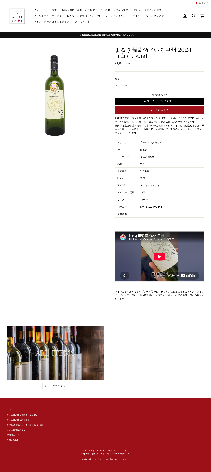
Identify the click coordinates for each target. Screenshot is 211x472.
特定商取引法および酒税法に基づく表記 (25, 425)
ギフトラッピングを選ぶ (159, 101)
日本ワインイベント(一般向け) (123, 15)
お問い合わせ (13, 440)
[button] (202, 3)
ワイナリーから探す (45, 10)
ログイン (11, 410)
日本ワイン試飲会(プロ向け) (83, 15)
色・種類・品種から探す (114, 10)
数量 (117, 79)
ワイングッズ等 (155, 15)
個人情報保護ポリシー (17, 430)
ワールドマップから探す (48, 15)
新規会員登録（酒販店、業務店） (22, 415)
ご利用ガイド (82, 21)
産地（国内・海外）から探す (78, 10)
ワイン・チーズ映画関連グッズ (52, 21)
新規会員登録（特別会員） (19, 420)
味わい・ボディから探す (148, 10)
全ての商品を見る (55, 386)
